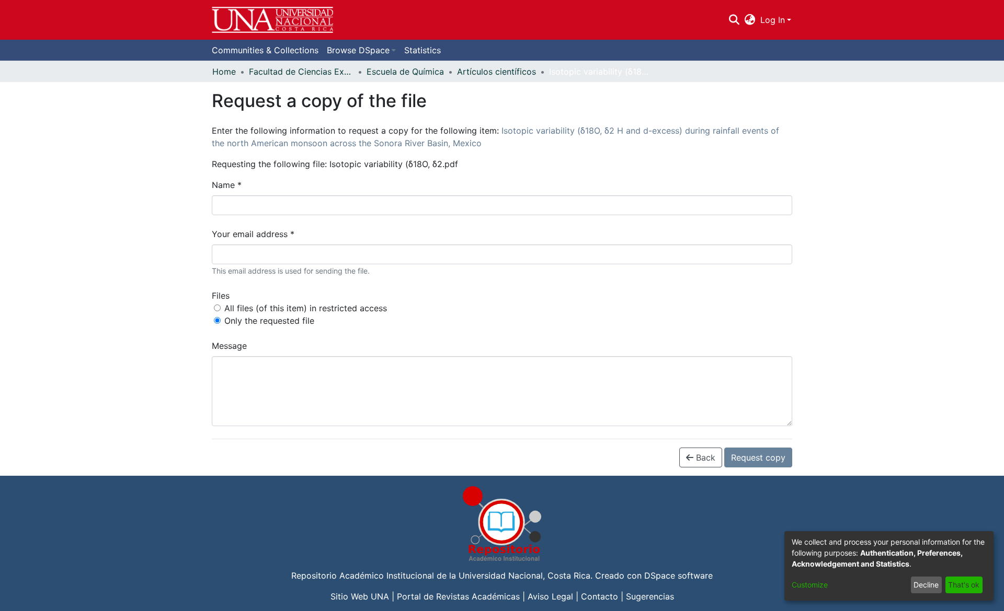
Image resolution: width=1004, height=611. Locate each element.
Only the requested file (269, 320)
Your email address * (253, 234)
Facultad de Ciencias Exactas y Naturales (301, 71)
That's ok (963, 584)
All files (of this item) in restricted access (305, 308)
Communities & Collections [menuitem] (265, 50)
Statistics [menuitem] (422, 50)
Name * (227, 185)
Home (224, 71)
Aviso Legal (550, 596)
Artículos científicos (496, 71)
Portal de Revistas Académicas (458, 596)
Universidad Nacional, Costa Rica (524, 575)
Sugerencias (650, 596)
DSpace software (678, 575)
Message (229, 345)
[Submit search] (733, 20)
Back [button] (704, 457)
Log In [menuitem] (772, 20)
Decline (926, 584)
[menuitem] (750, 20)
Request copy (758, 457)
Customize (810, 584)
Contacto (599, 596)
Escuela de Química (405, 71)
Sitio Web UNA (359, 596)
